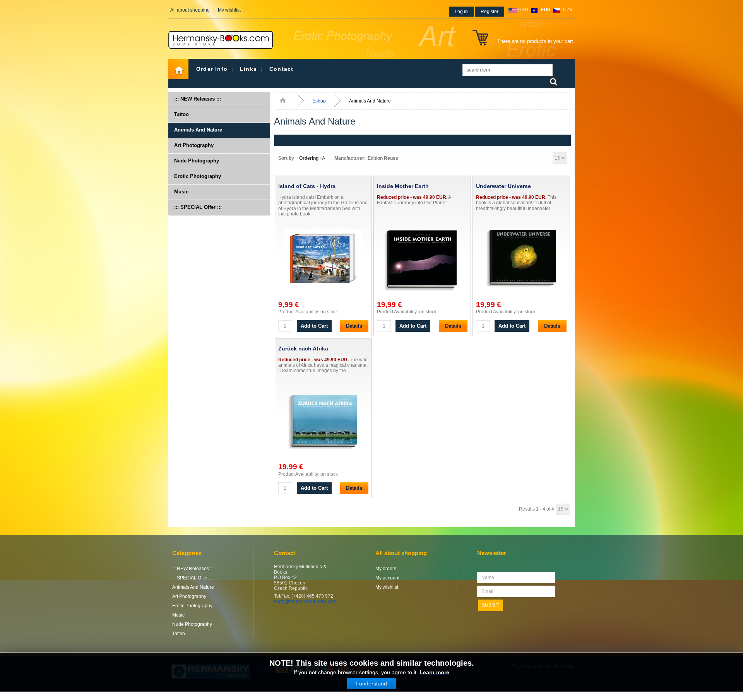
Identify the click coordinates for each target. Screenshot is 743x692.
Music (181, 192)
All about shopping (190, 10)
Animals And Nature (198, 130)
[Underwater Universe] (521, 260)
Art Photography (194, 145)
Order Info (212, 69)
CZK (567, 9)
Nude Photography (196, 161)
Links (248, 69)
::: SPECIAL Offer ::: (198, 207)
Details (354, 326)
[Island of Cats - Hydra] (323, 260)
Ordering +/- (312, 158)
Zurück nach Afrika (303, 348)
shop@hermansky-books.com (305, 601)
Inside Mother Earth (403, 186)
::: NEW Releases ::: (197, 99)
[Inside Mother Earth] (422, 260)
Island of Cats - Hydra (307, 186)
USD (523, 9)
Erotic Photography (197, 176)
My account (387, 578)
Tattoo (181, 114)
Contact (281, 69)
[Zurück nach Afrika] (323, 422)
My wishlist (229, 10)
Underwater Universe (503, 186)
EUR (546, 9)
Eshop (319, 101)
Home (178, 69)
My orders (385, 568)
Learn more (434, 672)
